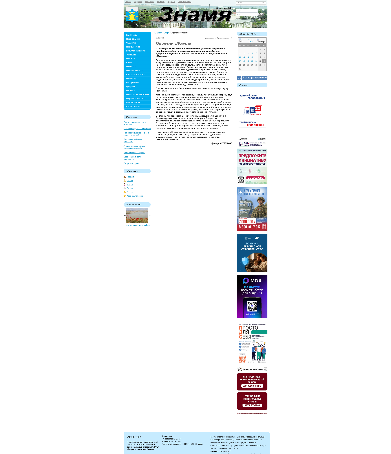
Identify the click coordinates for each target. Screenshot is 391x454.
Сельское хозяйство (135, 74)
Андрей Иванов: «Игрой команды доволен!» (134, 147)
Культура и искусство (136, 51)
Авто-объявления (135, 196)
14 (256, 57)
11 (244, 57)
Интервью (130, 91)
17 (240, 61)
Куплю (130, 180)
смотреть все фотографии (137, 225)
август (250, 39)
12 (248, 57)
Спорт (129, 63)
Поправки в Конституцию (137, 94)
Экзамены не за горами (134, 152)
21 (256, 61)
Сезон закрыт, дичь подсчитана (132, 158)
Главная (158, 33)
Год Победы (131, 35)
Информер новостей (135, 98)
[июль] (242, 40)
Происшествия (133, 47)
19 (248, 61)
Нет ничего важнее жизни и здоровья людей (136, 134)
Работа (130, 188)
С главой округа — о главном (137, 128)
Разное (130, 192)
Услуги (130, 184)
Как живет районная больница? (133, 140)
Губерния (130, 87)
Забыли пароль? (260, 18)
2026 (250, 41)
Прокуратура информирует (132, 80)
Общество (131, 43)
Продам (130, 177)
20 (252, 61)
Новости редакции (134, 71)
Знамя (132, 15)
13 (252, 57)
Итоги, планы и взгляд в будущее (135, 123)
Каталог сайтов (133, 106)
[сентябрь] (261, 40)
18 (244, 61)
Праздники (131, 67)
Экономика (131, 55)
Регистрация (241, 18)
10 (240, 57)
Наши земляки (133, 39)
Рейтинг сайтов (133, 102)
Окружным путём (131, 163)
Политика (130, 59)
